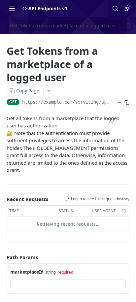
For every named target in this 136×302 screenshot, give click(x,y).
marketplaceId (27, 272)
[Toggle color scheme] (127, 8)
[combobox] (68, 285)
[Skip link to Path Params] (2, 257)
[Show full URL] (119, 103)
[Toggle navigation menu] (12, 8)
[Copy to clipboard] (126, 103)
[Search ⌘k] (115, 8)
